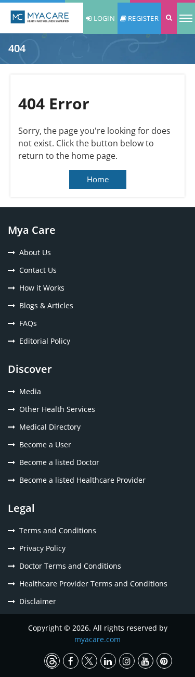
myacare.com (97, 639)
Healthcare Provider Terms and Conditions (93, 583)
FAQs (28, 323)
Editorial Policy (44, 341)
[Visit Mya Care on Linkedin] (108, 661)
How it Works (41, 288)
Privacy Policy (42, 548)
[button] (169, 18)
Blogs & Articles (46, 305)
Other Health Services (57, 409)
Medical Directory (50, 427)
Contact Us (38, 270)
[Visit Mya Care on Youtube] (145, 661)
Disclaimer (37, 601)
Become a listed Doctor (59, 462)
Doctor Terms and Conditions (70, 566)
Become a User (45, 444)
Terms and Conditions (57, 530)
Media (30, 391)
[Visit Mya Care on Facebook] (71, 661)
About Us (35, 252)
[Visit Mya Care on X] (89, 661)
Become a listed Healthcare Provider (82, 480)
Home (98, 179)
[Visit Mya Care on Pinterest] (164, 661)
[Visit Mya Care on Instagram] (127, 661)
